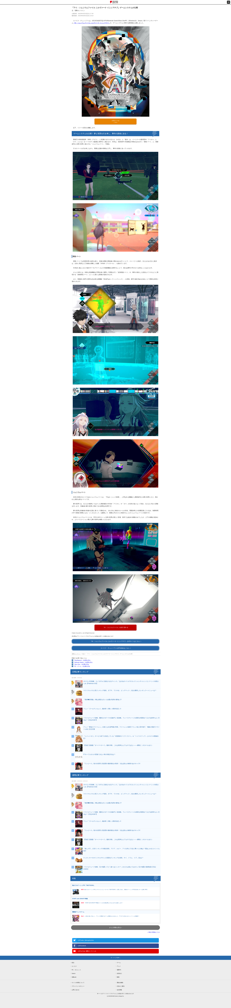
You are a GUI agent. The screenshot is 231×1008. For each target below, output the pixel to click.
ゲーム (119, 962)
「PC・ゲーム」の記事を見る (81, 666)
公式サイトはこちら (115, 121)
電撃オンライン (76, 654)
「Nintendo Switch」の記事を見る (82, 662)
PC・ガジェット (76, 970)
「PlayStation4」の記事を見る (81, 660)
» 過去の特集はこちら (153, 932)
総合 (73, 962)
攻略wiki (74, 977)
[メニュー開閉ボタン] (228, 2)
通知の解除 (120, 982)
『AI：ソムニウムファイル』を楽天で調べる (115, 627)
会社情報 (119, 990)
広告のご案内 (120, 986)
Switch (73, 973)
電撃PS (119, 970)
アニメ (119, 966)
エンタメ (74, 966)
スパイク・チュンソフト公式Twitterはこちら (115, 648)
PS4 (83, 654)
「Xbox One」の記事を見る (81, 664)
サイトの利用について (78, 982)
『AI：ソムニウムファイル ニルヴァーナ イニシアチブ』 (91, 23)
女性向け (119, 973)
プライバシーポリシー (78, 986)
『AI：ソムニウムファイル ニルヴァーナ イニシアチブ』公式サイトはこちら (115, 641)
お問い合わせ (75, 990)
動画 (118, 977)
